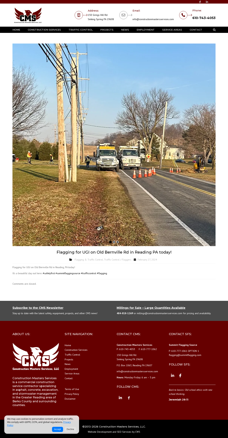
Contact (196, 29)
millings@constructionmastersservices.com (159, 313)
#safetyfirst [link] (49, 273)
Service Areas (172, 29)
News (125, 29)
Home (16, 29)
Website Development (100, 431)
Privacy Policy (72, 394)
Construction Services (44, 29)
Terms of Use (72, 389)
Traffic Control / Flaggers (117, 259)
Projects (106, 29)
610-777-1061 (179, 351)
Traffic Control (81, 29)
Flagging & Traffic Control (89, 259)
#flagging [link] (102, 273)
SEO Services (124, 431)
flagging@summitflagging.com (185, 355)
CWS (137, 431)
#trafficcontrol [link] (88, 273)
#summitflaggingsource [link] (68, 273)
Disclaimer (70, 398)
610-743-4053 (204, 18)
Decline (70, 429)
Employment (146, 29)
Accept (57, 429)
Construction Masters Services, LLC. (122, 426)
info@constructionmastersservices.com (153, 19)
